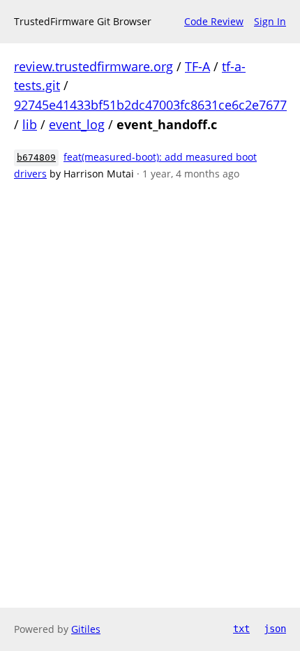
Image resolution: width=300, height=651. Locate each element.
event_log (77, 124)
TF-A (197, 66)
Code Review (213, 21)
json (275, 628)
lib (29, 124)
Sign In (270, 21)
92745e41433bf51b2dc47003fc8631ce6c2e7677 (150, 104)
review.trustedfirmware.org (93, 66)
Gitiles (85, 629)
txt (241, 628)
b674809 (36, 157)
